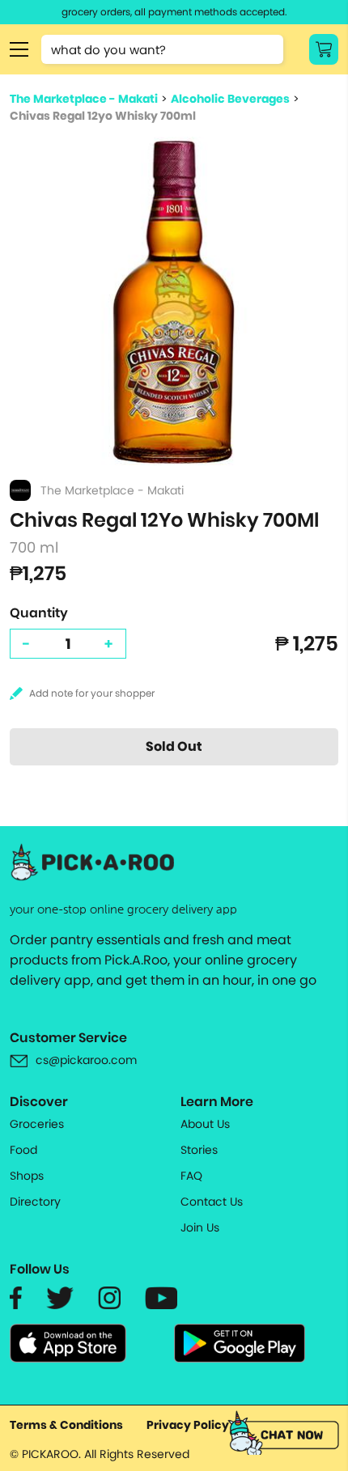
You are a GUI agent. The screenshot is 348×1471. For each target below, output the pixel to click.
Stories (199, 1150)
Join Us (199, 1227)
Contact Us (211, 1201)
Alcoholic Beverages (230, 99)
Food (23, 1150)
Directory (35, 1201)
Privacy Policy (187, 1425)
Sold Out (174, 746)
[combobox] (162, 49)
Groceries (37, 1124)
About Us (205, 1124)
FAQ (191, 1176)
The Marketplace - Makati (84, 99)
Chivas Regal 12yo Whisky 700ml (103, 116)
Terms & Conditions (66, 1425)
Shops (27, 1176)
